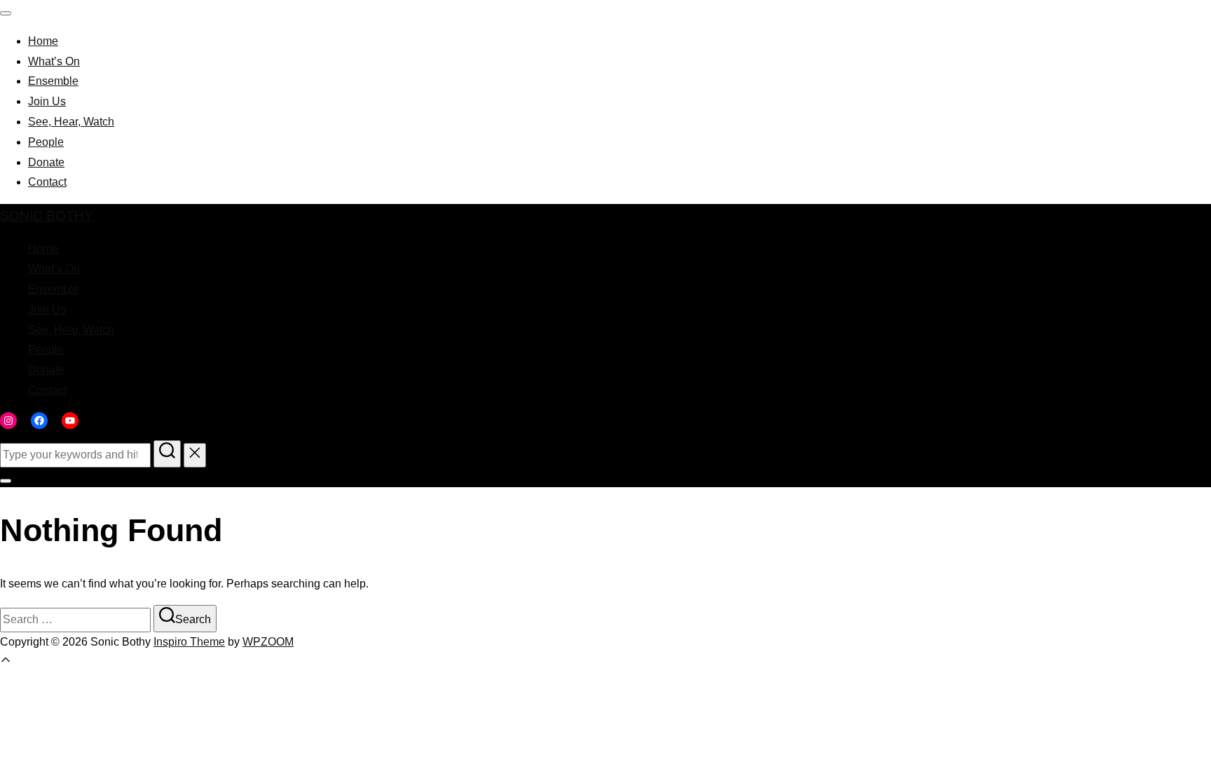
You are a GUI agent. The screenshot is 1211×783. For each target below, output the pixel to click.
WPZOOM (268, 642)
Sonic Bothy (46, 215)
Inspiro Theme (189, 642)
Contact (47, 182)
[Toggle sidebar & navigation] (5, 481)
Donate (46, 162)
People (46, 142)
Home (43, 41)
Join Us (47, 101)
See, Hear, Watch (71, 122)
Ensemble (53, 81)
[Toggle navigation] (5, 13)
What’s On (54, 61)
